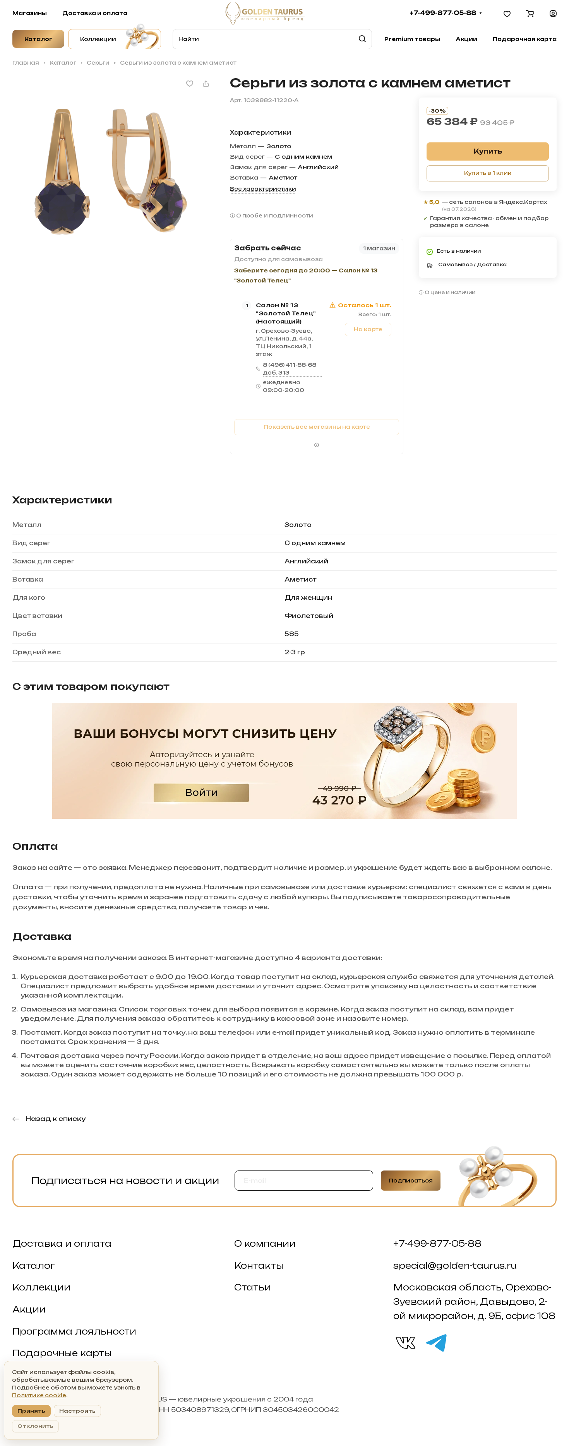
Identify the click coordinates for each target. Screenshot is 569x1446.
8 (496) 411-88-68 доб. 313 (289, 369)
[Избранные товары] (507, 13)
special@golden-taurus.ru (455, 1266)
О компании (265, 1244)
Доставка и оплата (61, 1244)
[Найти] (362, 39)
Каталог (33, 1266)
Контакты (258, 1266)
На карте (368, 329)
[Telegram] (435, 1342)
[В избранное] (190, 83)
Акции (29, 1309)
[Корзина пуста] (530, 13)
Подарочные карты (61, 1353)
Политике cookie (39, 1395)
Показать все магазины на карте (317, 427)
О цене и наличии (450, 293)
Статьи (252, 1287)
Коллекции (41, 1287)
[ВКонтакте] (404, 1342)
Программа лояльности (74, 1331)
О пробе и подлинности (274, 215)
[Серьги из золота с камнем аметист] (113, 176)
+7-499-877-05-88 (443, 13)
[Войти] (553, 13)
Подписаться (411, 1180)
